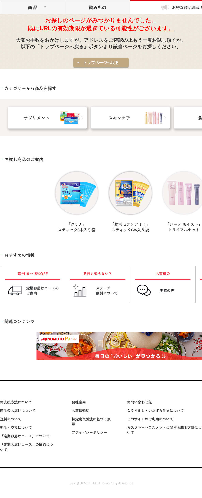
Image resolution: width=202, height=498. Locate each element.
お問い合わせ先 (139, 401)
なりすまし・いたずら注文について (155, 410)
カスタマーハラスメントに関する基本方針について (164, 430)
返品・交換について (16, 427)
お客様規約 (80, 410)
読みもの (97, 7)
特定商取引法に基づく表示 (91, 421)
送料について (10, 418)
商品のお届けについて (18, 410)
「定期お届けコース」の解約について (26, 447)
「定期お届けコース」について (25, 435)
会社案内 (79, 401)
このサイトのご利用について (150, 418)
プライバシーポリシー (89, 432)
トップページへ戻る (101, 62)
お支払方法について (16, 401)
